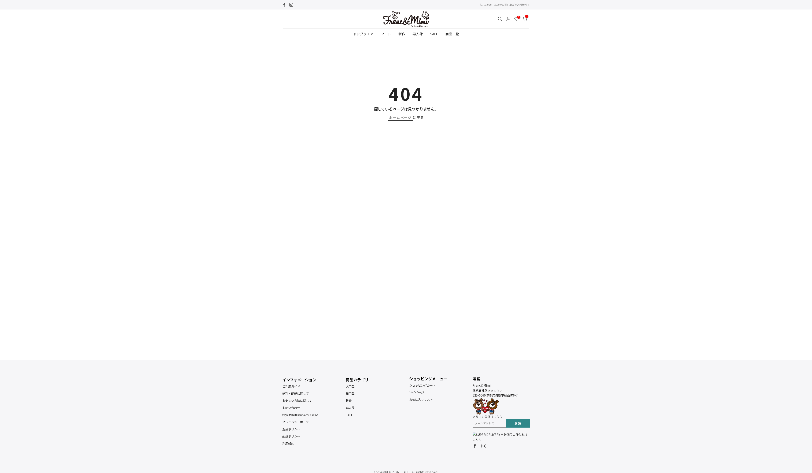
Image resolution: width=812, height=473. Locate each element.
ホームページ (400, 117)
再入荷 (418, 33)
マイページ (416, 392)
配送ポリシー (291, 436)
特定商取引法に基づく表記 (300, 415)
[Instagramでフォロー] (291, 4)
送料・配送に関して (295, 393)
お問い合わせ (291, 408)
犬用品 (350, 386)
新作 (401, 33)
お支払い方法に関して (297, 400)
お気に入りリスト (421, 399)
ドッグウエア (363, 33)
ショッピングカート (422, 385)
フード (386, 33)
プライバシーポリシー (297, 422)
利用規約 (288, 443)
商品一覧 (452, 33)
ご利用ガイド (291, 386)
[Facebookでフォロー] (284, 4)
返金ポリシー (291, 429)
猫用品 (350, 393)
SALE (434, 33)
